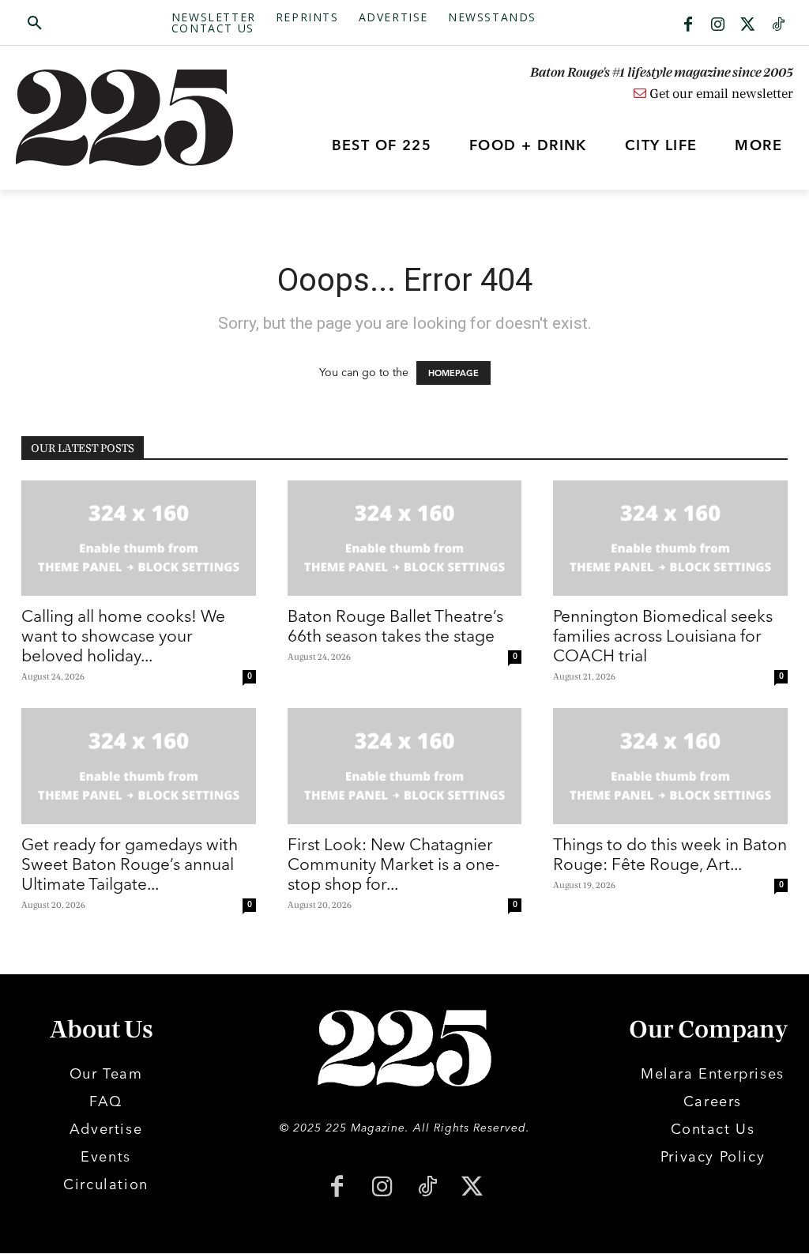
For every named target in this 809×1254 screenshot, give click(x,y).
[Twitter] (748, 25)
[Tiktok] (778, 25)
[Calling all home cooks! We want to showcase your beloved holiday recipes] (138, 538)
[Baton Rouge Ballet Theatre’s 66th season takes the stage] (405, 538)
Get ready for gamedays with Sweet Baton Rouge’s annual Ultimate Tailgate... (129, 864)
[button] (93, 24)
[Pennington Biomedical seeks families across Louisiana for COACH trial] (670, 538)
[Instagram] (718, 25)
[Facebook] (688, 25)
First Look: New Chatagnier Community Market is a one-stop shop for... (394, 864)
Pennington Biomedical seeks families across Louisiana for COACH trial (663, 635)
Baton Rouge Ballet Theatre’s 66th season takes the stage (395, 625)
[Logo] (113, 118)
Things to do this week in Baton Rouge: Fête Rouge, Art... (670, 854)
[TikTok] (427, 1188)
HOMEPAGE (453, 372)
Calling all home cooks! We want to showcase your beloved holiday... (123, 635)
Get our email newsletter (719, 94)
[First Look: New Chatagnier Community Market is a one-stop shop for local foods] (405, 765)
